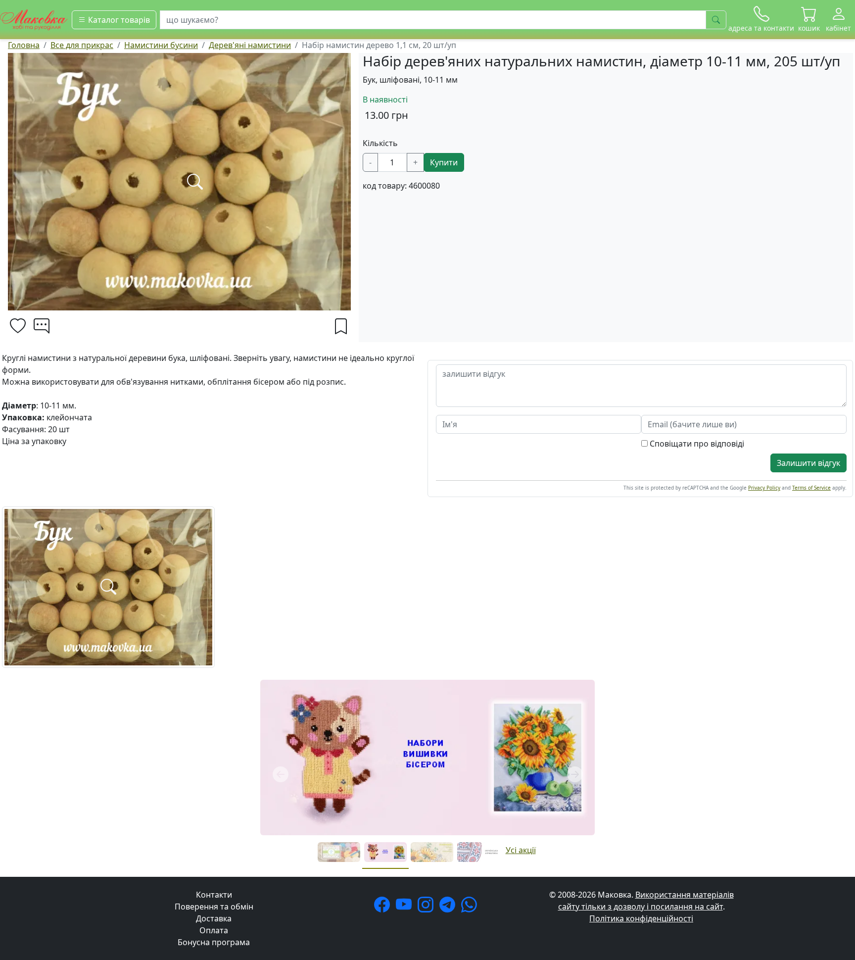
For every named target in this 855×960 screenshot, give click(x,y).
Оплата (213, 930)
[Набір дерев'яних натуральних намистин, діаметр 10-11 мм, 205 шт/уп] (108, 586)
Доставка (214, 918)
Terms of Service (811, 487)
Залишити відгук (808, 462)
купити (444, 162)
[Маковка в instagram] (427, 907)
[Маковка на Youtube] (406, 907)
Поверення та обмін (214, 906)
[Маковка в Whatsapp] (471, 907)
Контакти (214, 894)
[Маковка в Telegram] (449, 907)
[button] (809, 19)
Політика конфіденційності (641, 918)
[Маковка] (34, 18)
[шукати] (716, 19)
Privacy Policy (764, 487)
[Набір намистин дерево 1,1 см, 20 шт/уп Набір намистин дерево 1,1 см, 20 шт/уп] (179, 181)
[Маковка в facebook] (384, 907)
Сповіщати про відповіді (696, 443)
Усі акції (521, 850)
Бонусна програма (214, 942)
